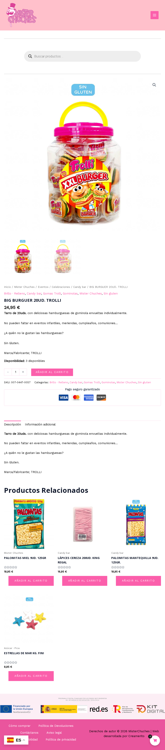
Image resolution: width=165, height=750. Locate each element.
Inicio (7, 286)
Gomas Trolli (52, 293)
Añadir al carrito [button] (31, 580)
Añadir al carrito (52, 372)
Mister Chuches (24, 286)
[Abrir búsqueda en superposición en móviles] (82, 56)
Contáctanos (29, 732)
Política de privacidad (61, 739)
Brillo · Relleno (14, 293)
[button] (154, 85)
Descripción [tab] (12, 424)
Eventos (43, 286)
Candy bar (79, 286)
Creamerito (136, 736)
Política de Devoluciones (55, 726)
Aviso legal (54, 732)
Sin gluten (111, 293)
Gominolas (70, 293)
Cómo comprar (19, 726)
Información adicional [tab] (40, 424)
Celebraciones (61, 286)
